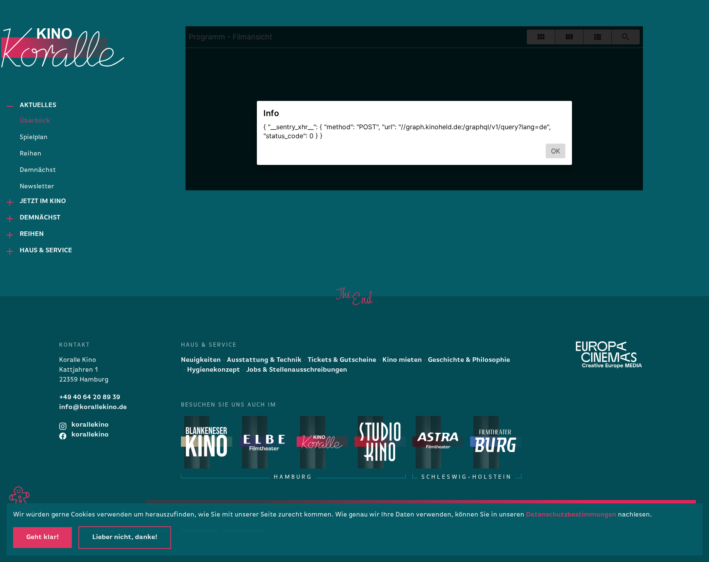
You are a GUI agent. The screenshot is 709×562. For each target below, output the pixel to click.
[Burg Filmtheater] (495, 441)
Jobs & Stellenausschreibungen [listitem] (296, 370)
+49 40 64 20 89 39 (89, 397)
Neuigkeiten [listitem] (201, 360)
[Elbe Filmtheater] (264, 441)
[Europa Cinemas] (609, 354)
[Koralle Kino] (42, 48)
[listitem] (63, 121)
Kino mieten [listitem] (401, 360)
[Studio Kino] (380, 441)
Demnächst (40, 218)
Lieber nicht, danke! (124, 537)
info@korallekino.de (93, 407)
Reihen (32, 234)
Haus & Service (46, 250)
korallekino (89, 425)
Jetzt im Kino (43, 201)
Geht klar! (42, 537)
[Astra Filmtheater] (438, 441)
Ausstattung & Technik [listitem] (263, 360)
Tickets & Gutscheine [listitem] (341, 360)
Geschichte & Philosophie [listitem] (468, 360)
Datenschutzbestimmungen (571, 515)
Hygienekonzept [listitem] (212, 370)
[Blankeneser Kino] (206, 441)
